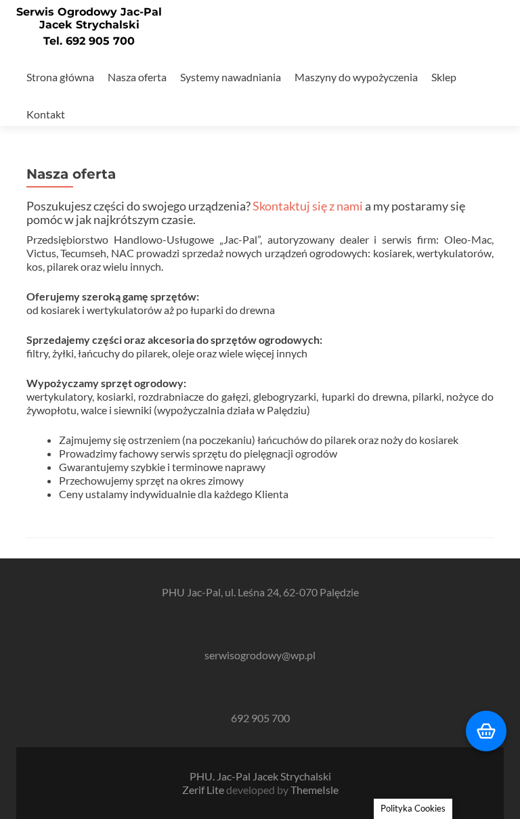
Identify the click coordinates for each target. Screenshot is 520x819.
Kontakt (45, 114)
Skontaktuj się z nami (308, 205)
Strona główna (60, 76)
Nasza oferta (137, 76)
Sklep (443, 76)
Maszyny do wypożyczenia (356, 76)
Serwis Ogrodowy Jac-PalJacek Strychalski (89, 18)
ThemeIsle (314, 789)
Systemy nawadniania (230, 76)
